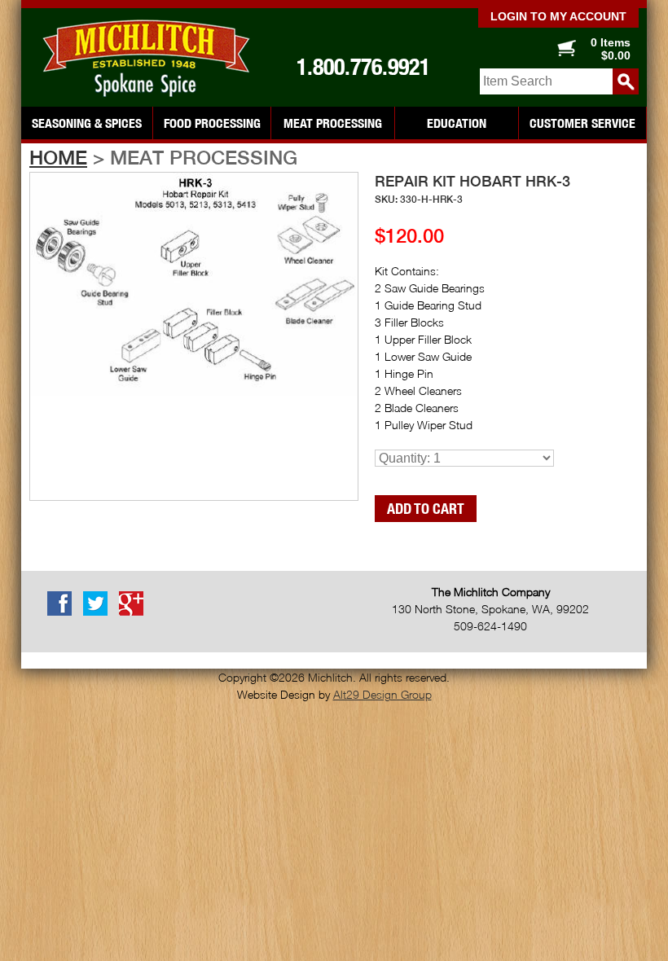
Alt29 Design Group (382, 694)
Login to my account (558, 16)
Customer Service (582, 123)
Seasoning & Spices (87, 123)
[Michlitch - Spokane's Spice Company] (143, 59)
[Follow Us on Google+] (135, 612)
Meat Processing (332, 123)
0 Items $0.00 (611, 49)
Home (58, 157)
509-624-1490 (490, 626)
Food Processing (212, 123)
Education (456, 123)
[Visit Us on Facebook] (63, 612)
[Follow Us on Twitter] (99, 612)
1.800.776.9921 (363, 67)
